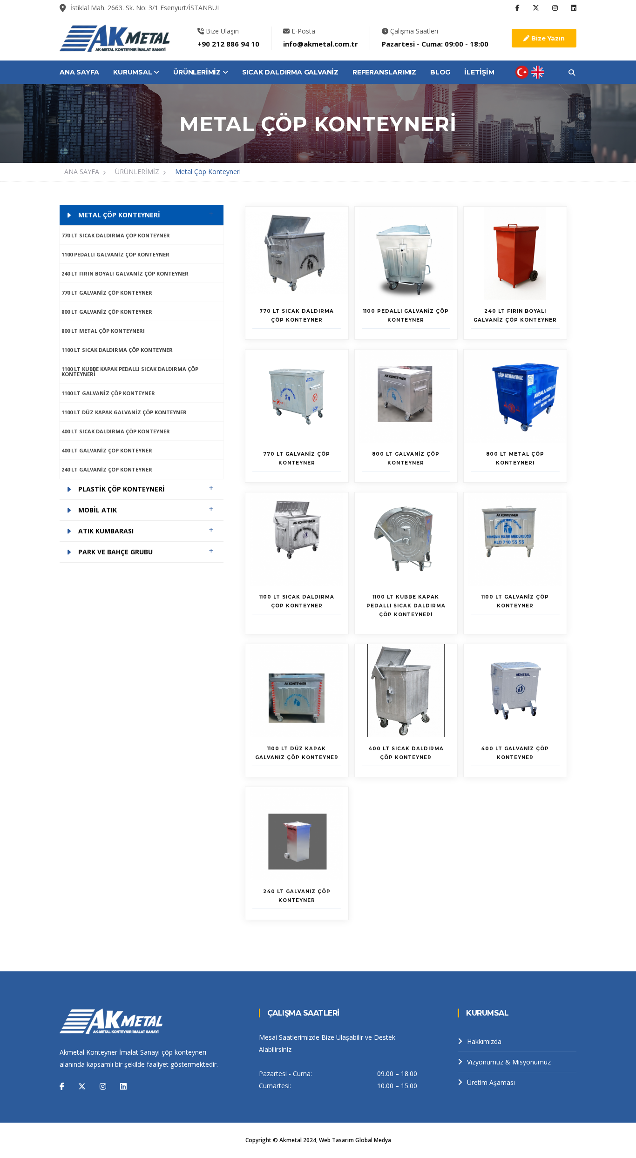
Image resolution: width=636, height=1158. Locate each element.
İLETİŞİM (479, 72)
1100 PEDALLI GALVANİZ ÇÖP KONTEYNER (115, 254)
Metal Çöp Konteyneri (208, 171)
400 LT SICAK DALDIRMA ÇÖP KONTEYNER (115, 431)
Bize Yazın (547, 38)
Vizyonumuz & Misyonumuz (509, 1061)
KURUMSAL (133, 72)
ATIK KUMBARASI (106, 530)
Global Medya (373, 1140)
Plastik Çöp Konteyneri (121, 489)
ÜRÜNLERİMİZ (198, 72)
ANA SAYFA (79, 72)
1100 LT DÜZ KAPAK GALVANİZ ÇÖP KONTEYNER (124, 412)
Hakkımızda (484, 1041)
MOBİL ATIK (97, 509)
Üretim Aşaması (491, 1082)
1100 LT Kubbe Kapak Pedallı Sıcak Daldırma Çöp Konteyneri (129, 371)
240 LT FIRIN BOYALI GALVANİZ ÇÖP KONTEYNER (125, 273)
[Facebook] (62, 1086)
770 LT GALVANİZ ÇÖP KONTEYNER (106, 292)
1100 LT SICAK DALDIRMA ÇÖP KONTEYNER (117, 349)
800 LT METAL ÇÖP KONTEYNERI (103, 330)
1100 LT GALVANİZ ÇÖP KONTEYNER (108, 393)
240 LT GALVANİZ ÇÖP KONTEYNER (106, 469)
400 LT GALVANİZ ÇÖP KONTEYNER (106, 450)
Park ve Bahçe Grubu (115, 551)
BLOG (440, 72)
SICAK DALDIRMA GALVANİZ (290, 72)
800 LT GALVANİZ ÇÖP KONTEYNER (106, 311)
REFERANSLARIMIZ (384, 72)
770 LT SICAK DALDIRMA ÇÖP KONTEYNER (115, 235)
